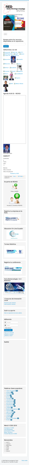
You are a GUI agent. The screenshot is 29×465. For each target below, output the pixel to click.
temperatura (9, 413)
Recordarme (8, 328)
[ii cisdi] (9, 22)
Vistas (4, 161)
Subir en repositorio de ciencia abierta (13, 313)
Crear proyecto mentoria (9, 304)
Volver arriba (24, 460)
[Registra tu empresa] (12, 219)
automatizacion (9, 403)
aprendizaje (9, 394)
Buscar (6, 46)
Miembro (5, 168)
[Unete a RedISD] (14, 186)
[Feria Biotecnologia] (14, 288)
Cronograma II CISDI (9, 428)
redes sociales (9, 412)
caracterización (9, 400)
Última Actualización (8, 171)
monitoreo (8, 415)
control (7, 395)
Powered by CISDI (14, 173)
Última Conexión (7, 169)
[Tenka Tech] (14, 251)
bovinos (8, 397)
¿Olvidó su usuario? (8, 334)
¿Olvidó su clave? (8, 335)
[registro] (14, 198)
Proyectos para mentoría (10, 302)
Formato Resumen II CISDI (10, 433)
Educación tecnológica (11, 418)
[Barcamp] (13, 269)
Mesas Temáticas (8, 432)
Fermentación (9, 404)
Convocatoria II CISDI (9, 430)
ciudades (8, 407)
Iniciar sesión (8, 330)
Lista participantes (8, 429)
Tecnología (8, 398)
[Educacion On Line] (14, 234)
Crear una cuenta (8, 332)
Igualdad (8, 416)
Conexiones (6, 158)
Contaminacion (9, 401)
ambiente (8, 392)
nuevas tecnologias (10, 390)
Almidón (8, 419)
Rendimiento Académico (12, 409)
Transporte (8, 410)
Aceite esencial (9, 406)
